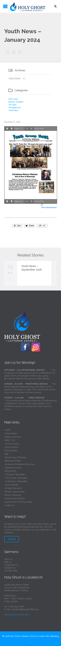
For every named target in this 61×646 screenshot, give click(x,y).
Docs (7, 559)
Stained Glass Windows (15, 457)
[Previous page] (7, 128)
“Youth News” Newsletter (16, 481)
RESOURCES (10, 471)
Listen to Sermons (13, 437)
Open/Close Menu (5, 6)
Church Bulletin (12, 485)
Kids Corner (13, 99)
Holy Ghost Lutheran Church (23, 636)
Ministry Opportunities (15, 491)
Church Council (12, 444)
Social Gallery (11, 433)
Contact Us (10, 505)
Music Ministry (11, 450)
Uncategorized (14, 107)
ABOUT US (9, 440)
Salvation (9, 568)
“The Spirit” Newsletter (15, 474)
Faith (7, 562)
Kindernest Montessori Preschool (20, 464)
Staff (6, 454)
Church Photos (11, 447)
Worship (8, 570)
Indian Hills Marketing (49, 636)
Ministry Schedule (16, 102)
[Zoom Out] (27, 128)
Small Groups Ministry (15, 498)
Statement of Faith (13, 461)
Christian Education (13, 488)
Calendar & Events (13, 468)
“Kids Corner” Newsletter (16, 478)
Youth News (13, 110)
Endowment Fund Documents (18, 502)
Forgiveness (10, 565)
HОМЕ (7, 430)
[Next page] (12, 128)
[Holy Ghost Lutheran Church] (32, 6)
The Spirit (12, 105)
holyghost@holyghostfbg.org (24, 609)
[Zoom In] (31, 128)
